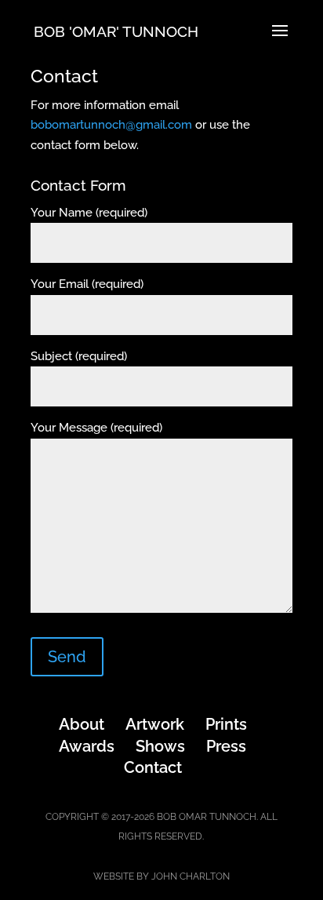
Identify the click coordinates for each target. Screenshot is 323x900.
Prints (226, 724)
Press (226, 746)
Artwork (154, 724)
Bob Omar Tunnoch (206, 816)
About (81, 724)
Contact (153, 767)
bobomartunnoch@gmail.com (111, 125)
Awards (86, 746)
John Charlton (190, 876)
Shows (160, 746)
